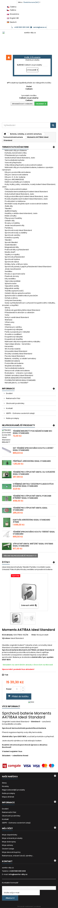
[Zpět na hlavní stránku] (4, 134)
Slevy (4, 783)
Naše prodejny (12, 418)
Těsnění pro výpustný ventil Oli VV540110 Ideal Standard (34, 473)
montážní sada (43, 567)
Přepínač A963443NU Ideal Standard (32, 461)
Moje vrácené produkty (12, 838)
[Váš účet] (8, 57)
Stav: (33, 635)
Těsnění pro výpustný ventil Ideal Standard (30, 508)
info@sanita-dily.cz (17, 874)
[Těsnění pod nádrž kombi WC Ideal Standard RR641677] (6, 436)
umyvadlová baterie (43, 569)
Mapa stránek (8, 797)
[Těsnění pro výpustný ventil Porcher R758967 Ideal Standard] (6, 498)
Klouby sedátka (28, 569)
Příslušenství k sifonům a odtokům (19, 312)
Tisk (6, 675)
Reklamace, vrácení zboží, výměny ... (18, 855)
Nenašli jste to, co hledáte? (16, 382)
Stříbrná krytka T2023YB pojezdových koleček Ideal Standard (33, 485)
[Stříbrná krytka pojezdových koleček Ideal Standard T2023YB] (6, 486)
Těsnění (26, 567)
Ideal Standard (17, 638)
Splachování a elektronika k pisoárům (21, 295)
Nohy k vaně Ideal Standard (17, 317)
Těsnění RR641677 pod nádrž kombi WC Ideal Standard (32, 432)
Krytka (18, 569)
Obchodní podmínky (15, 403)
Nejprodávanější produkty (18, 425)
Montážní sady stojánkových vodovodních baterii (26, 203)
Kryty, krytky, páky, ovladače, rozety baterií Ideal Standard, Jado (29, 185)
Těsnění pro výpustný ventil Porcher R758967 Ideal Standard (32, 497)
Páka (12, 569)
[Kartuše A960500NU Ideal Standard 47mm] (6, 522)
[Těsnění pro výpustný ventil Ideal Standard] (6, 510)
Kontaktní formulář (10, 882)
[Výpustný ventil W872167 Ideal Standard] (6, 546)
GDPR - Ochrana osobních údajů (20, 413)
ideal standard (8, 567)
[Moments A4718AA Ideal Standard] (16, 618)
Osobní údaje (8, 848)
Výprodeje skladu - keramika (17, 344)
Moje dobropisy (9, 841)
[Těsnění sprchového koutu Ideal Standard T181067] (6, 534)
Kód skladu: (7, 635)
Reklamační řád (13, 398)
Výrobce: (6, 638)
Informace (8, 388)
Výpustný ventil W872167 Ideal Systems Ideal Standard (33, 544)
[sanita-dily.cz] (29, 42)
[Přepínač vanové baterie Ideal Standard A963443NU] (6, 462)
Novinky (5, 786)
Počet (8, 689)
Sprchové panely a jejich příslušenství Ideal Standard (28, 266)
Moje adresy (7, 845)
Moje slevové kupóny (11, 852)
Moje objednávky (9, 834)
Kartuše (19, 567)
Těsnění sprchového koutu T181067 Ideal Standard (34, 532)
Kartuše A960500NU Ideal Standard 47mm (31, 520)
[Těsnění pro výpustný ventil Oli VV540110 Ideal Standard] (6, 474)
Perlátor (33, 567)
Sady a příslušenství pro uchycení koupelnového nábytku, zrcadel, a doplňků (28, 304)
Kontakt (9, 408)
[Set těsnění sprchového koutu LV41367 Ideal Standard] (6, 450)
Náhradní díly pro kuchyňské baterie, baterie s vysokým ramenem (27, 168)
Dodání (9, 393)
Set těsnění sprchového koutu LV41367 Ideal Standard (33, 449)
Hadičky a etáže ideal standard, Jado (21, 213)
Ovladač (6, 569)
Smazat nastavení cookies (29, 906)
